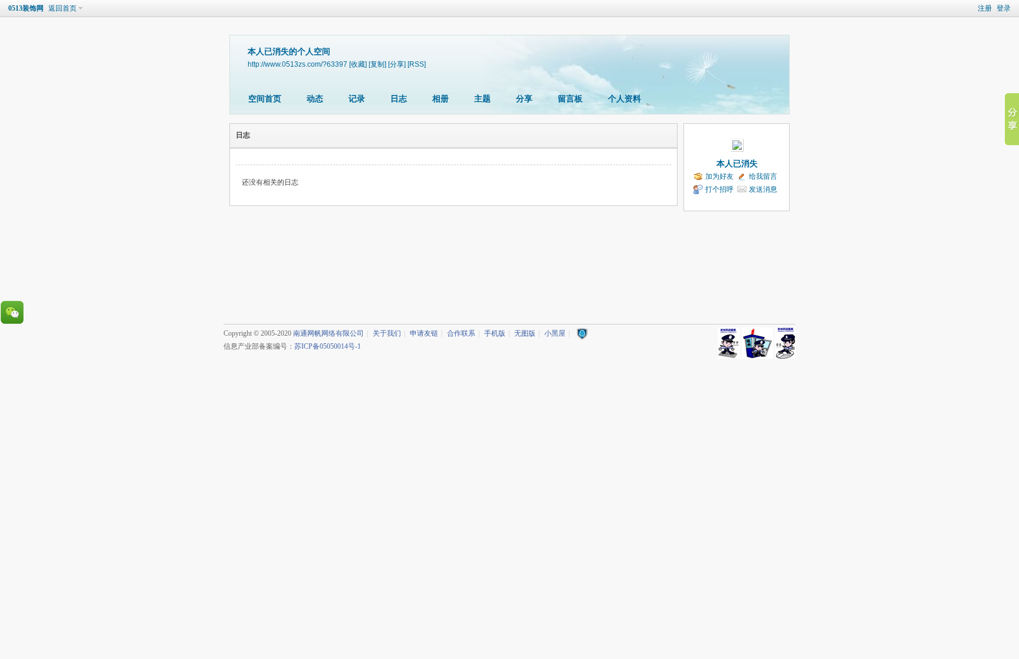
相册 (440, 98)
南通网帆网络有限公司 (328, 333)
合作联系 (461, 333)
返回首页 (62, 8)
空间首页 (264, 98)
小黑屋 (555, 333)
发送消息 (763, 189)
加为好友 (719, 176)
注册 (985, 8)
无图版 (524, 333)
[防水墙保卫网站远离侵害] (582, 333)
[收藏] (358, 64)
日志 (398, 98)
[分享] (397, 64)
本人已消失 (737, 163)
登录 (1004, 8)
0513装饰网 (26, 8)
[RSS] (416, 64)
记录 (357, 98)
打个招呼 (719, 189)
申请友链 (424, 333)
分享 (524, 98)
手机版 (494, 333)
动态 (315, 98)
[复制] (377, 64)
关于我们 (387, 333)
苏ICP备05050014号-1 (327, 346)
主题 (482, 98)
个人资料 (624, 98)
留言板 (570, 98)
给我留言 (763, 176)
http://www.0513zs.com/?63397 (297, 64)
